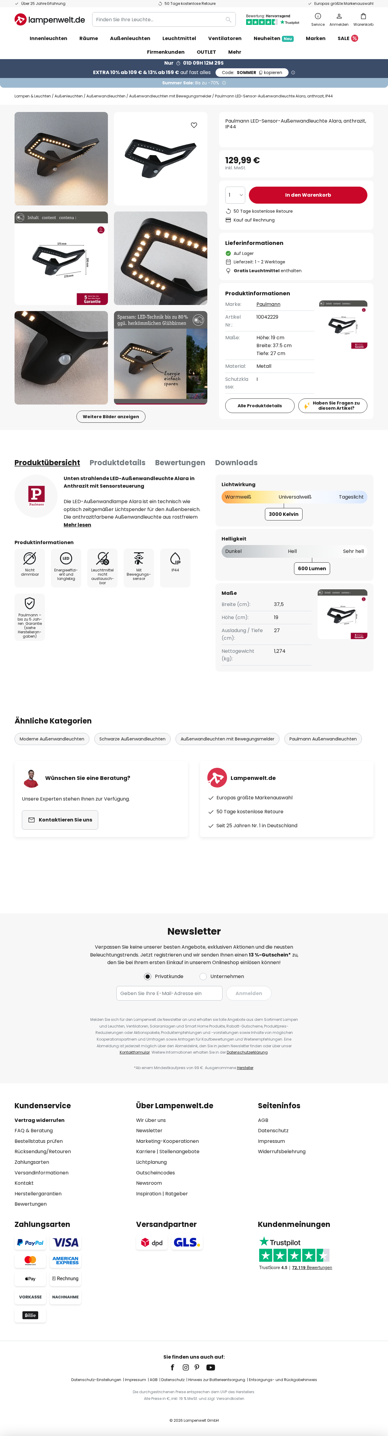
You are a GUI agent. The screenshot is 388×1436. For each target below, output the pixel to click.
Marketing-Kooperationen (167, 1141)
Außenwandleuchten (105, 96)
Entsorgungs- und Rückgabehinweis (283, 1379)
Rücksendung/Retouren (43, 1151)
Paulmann (268, 304)
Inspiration (148, 1193)
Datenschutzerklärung (247, 1052)
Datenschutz (273, 1130)
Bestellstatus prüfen (39, 1141)
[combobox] (164, 19)
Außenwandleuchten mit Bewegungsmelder (170, 96)
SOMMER (252, 72)
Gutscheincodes (155, 1172)
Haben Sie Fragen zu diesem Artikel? (336, 405)
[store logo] (50, 19)
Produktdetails (118, 463)
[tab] (47, 463)
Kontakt (24, 1183)
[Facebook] (176, 1367)
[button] (61, 258)
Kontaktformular (135, 1052)
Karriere (146, 1151)
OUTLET (206, 52)
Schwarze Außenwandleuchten (132, 739)
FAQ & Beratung (34, 1130)
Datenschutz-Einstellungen (96, 1379)
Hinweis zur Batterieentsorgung (216, 1379)
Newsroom (149, 1183)
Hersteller (245, 1067)
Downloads (236, 463)
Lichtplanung (151, 1162)
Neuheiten (273, 38)
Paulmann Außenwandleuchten (323, 739)
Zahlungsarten (32, 1162)
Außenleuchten (69, 96)
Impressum (271, 1141)
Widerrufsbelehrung (282, 1151)
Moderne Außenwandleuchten (52, 739)
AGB (263, 1120)
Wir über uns (151, 1120)
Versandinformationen (42, 1172)
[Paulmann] (36, 496)
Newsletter (149, 1130)
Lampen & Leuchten (33, 96)
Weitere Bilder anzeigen (111, 417)
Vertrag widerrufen (40, 1120)
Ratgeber (176, 1193)
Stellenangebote (179, 1151)
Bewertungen (180, 463)
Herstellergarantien (38, 1193)
